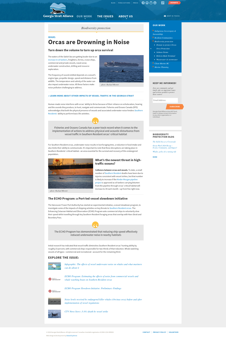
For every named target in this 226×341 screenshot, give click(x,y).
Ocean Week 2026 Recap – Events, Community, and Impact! (165, 146)
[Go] (162, 2)
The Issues (105, 16)
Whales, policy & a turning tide (164, 151)
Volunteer (173, 332)
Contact (146, 332)
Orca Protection (163, 48)
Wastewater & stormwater (167, 59)
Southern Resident (113, 173)
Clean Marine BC (162, 63)
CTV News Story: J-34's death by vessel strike (86, 311)
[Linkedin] (154, 2)
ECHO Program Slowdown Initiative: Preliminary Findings (93, 288)
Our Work (84, 16)
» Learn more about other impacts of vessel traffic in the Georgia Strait (91, 95)
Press (135, 3)
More (155, 157)
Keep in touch (173, 16)
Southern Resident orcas (120, 208)
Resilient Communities (164, 37)
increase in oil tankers (57, 60)
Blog (113, 3)
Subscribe (175, 106)
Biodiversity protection (164, 41)
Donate (174, 2)
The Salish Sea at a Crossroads (164, 141)
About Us (126, 16)
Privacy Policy (159, 332)
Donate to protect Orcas (166, 44)
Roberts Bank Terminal (165, 55)
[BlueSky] (150, 2)
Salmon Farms (162, 52)
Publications (124, 3)
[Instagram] (147, 2)
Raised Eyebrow (72, 336)
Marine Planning (162, 67)
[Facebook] (143, 2)
